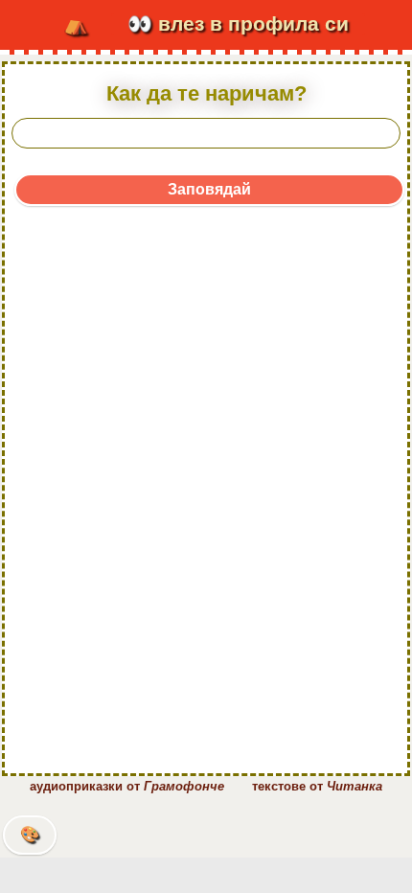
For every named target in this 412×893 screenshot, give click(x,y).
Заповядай (209, 189)
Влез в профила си (238, 23)
